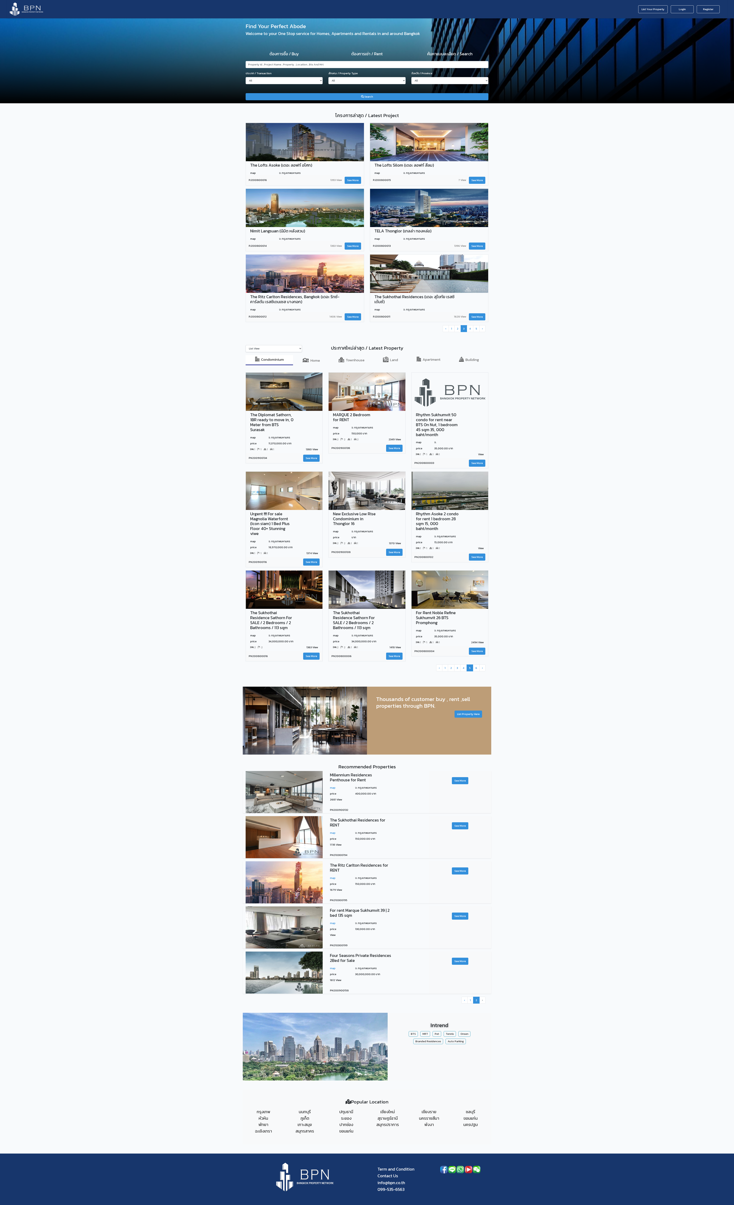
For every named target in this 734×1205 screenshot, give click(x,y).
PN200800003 (424, 463)
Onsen (464, 1034)
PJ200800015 (382, 180)
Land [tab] (394, 359)
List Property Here (468, 714)
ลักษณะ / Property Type (343, 73)
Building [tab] (472, 359)
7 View (462, 180)
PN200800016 (258, 656)
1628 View (460, 316)
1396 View (460, 246)
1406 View (336, 316)
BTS (413, 1034)
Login (682, 9)
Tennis (450, 1034)
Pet (437, 1034)
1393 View (336, 180)
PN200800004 (424, 651)
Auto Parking (456, 1041)
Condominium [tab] (272, 359)
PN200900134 (258, 458)
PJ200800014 (258, 246)
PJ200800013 (382, 246)
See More (353, 180)
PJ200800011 (381, 317)
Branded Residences (428, 1041)
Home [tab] (315, 360)
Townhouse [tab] (355, 360)
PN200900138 (340, 448)
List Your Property (652, 9)
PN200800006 (341, 656)
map (332, 788)
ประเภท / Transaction (258, 73)
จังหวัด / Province (421, 73)
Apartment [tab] (431, 359)
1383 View (336, 246)
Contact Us (388, 1176)
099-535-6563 (391, 1189)
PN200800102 (423, 557)
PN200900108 (341, 552)
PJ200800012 (258, 317)
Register (708, 9)
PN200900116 (258, 562)
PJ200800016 (258, 180)
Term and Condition (396, 1169)
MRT (425, 1034)
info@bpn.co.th (391, 1183)
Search (368, 96)
